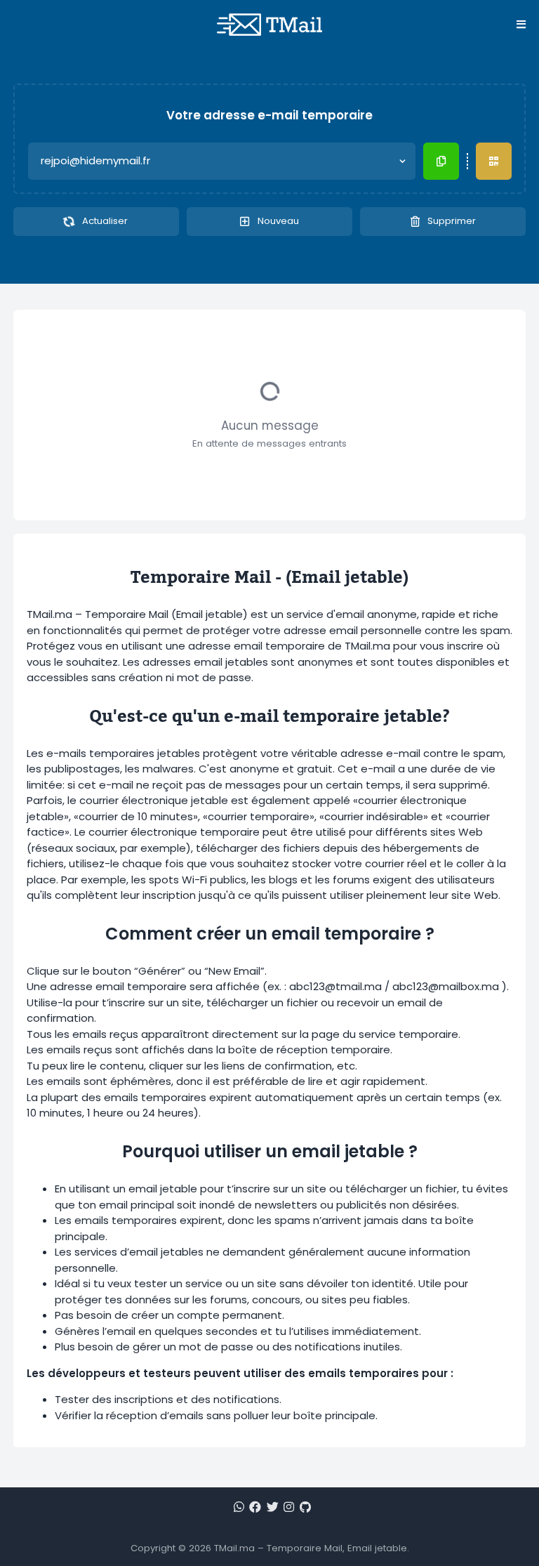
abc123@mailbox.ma (445, 986)
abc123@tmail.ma (335, 986)
